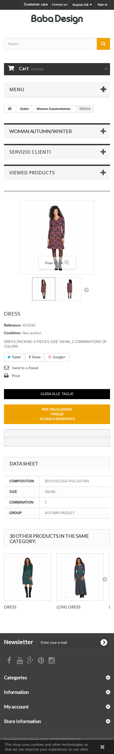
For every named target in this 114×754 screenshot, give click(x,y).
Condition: (12, 333)
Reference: (12, 325)
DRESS (10, 607)
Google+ (59, 357)
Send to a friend (25, 368)
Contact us (59, 4)
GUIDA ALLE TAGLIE (57, 394)
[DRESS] (43, 289)
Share (35, 357)
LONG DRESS (68, 607)
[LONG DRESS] (80, 577)
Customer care (36, 4)
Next (86, 289)
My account (16, 706)
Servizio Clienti (30, 152)
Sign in (102, 4)
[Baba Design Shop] (57, 19)
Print (16, 376)
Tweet (16, 357)
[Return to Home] (10, 109)
